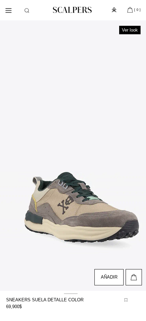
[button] (26, 10)
